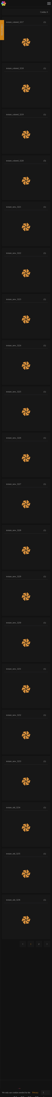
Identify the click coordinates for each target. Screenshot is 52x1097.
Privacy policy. (35, 1094)
